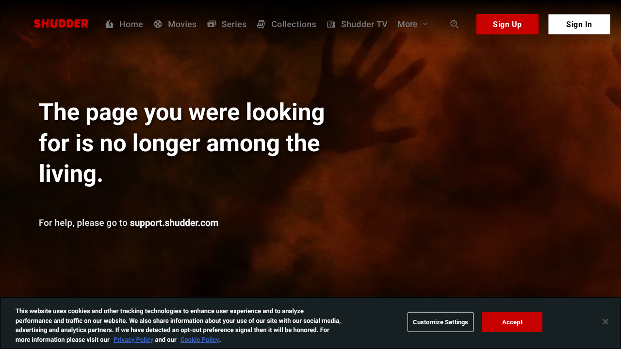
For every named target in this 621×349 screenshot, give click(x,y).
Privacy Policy (133, 338)
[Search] (454, 24)
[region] (310, 323)
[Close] (605, 321)
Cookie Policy (199, 338)
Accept (512, 321)
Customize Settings (440, 321)
